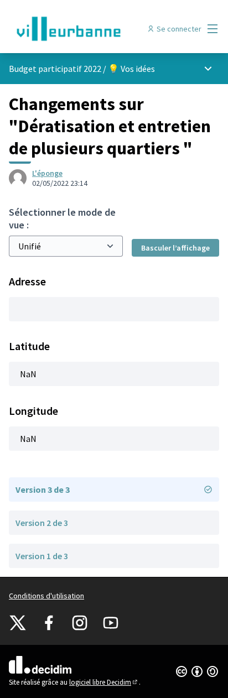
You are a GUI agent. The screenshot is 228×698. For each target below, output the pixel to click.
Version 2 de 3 (41, 522)
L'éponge (47, 173)
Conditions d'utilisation (46, 596)
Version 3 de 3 (42, 489)
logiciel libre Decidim (104, 682)
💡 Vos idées (131, 68)
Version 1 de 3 (41, 555)
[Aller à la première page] (86, 28)
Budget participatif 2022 (55, 68)
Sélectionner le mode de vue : (62, 218)
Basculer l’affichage (175, 248)
